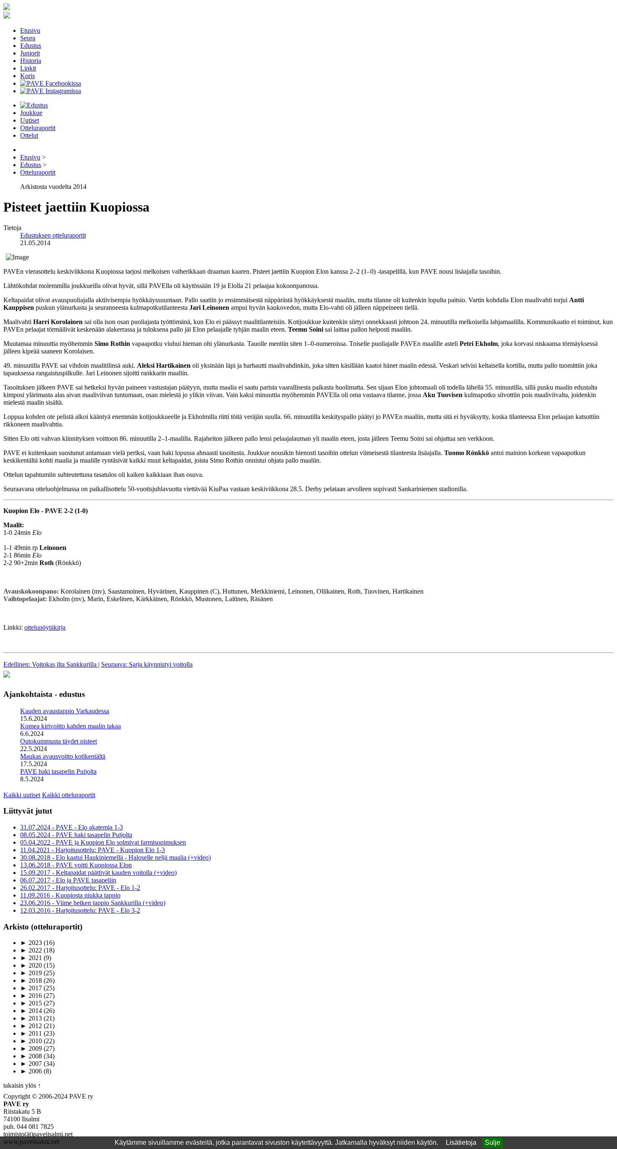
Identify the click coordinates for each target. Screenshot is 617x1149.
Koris (27, 75)
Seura (27, 38)
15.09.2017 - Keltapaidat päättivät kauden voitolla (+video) (98, 872)
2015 (31, 1003)
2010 (31, 1040)
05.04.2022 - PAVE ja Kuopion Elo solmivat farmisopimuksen (103, 842)
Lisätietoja (461, 1142)
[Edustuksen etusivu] (34, 105)
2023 (31, 942)
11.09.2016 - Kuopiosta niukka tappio (70, 895)
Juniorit (30, 53)
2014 (31, 1010)
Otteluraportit (37, 127)
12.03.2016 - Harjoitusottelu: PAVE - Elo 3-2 (80, 910)
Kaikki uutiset (21, 794)
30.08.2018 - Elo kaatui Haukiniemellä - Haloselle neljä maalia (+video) (115, 857)
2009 (31, 1048)
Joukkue (31, 112)
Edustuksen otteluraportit (53, 235)
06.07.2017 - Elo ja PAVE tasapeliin (68, 880)
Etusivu (30, 30)
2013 (31, 1018)
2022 (31, 950)
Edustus (30, 45)
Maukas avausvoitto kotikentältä (62, 756)
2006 (31, 1071)
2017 (31, 988)
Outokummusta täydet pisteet (58, 741)
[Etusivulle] (6, 7)
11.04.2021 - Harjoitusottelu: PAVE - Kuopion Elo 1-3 (92, 849)
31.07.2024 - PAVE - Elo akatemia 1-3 (71, 827)
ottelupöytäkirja (44, 627)
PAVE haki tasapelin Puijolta (58, 771)
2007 (31, 1063)
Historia (30, 60)
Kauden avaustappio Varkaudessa (64, 711)
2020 (31, 965)
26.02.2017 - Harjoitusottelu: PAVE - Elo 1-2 (80, 887)
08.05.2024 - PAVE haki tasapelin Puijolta (76, 834)
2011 (31, 1033)
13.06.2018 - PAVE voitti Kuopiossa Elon (76, 865)
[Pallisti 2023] (6, 677)
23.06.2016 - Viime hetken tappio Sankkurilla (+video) (92, 902)
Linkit (28, 68)
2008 (31, 1056)
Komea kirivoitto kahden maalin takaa (70, 726)
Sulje (492, 1142)
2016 (31, 995)
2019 (31, 972)
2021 (31, 957)
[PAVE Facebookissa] (50, 83)
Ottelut (29, 135)
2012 (31, 1025)
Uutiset (29, 120)
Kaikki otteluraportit (68, 794)
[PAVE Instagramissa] (50, 90)
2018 (31, 980)
